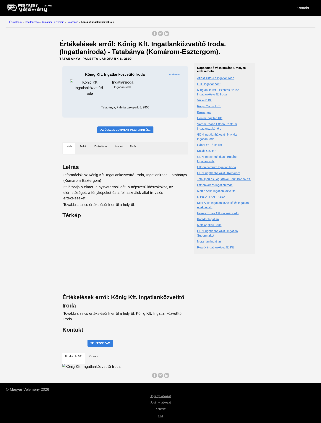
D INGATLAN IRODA (211, 197)
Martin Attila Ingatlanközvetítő (216, 191)
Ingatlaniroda (32, 22)
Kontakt (302, 8)
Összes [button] (93, 356)
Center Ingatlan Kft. (209, 118)
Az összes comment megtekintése (125, 129)
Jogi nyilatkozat (160, 396)
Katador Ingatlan (208, 219)
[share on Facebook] (155, 35)
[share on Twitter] (160, 35)
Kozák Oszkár (206, 151)
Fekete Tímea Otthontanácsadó (218, 213)
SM (160, 416)
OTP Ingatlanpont (208, 84)
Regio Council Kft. (209, 106)
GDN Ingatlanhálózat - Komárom (218, 173)
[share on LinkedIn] (166, 35)
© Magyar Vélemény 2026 (27, 389)
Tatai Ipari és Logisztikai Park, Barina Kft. (224, 179)
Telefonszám (100, 343)
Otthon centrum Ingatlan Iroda (216, 167)
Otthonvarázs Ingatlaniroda (215, 185)
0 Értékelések (174, 74)
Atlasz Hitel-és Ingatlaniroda (215, 78)
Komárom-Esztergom (52, 22)
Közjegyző (204, 112)
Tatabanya (72, 22)
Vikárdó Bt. (204, 100)
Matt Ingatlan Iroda (209, 225)
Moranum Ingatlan (209, 241)
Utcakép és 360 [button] (73, 356)
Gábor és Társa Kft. (210, 145)
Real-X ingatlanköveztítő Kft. (215, 247)
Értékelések (15, 22)
